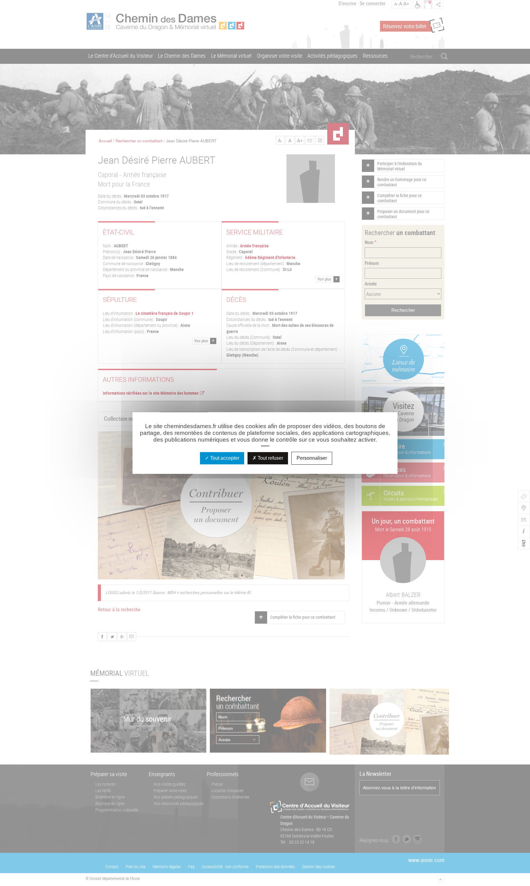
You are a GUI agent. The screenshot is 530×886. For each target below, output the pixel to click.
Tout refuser (269, 458)
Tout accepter (224, 458)
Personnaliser (312, 458)
